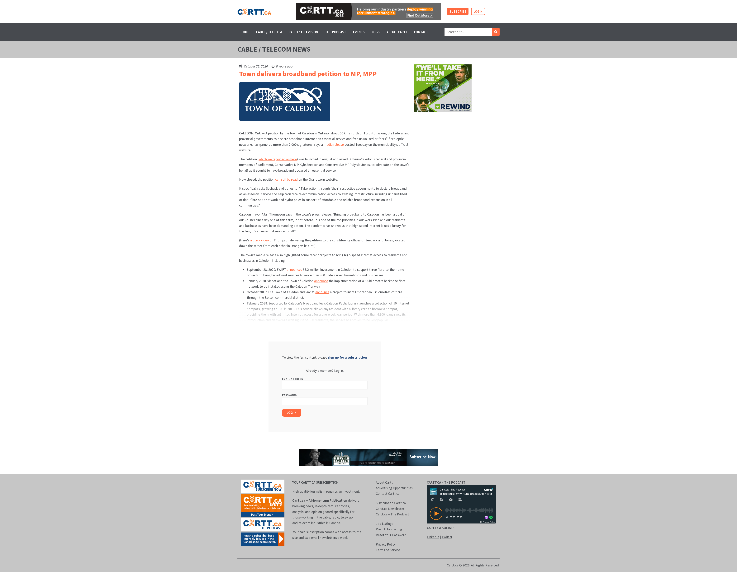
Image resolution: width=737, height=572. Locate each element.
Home (244, 32)
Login (478, 11)
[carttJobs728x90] (368, 12)
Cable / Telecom (269, 32)
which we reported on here (278, 159)
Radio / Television (303, 32)
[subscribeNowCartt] (262, 486)
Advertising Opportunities (394, 488)
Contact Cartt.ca (388, 493)
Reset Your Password (391, 535)
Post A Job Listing (389, 529)
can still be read (286, 179)
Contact (421, 32)
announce (321, 281)
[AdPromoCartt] (262, 539)
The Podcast (335, 32)
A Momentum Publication (328, 500)
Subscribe (457, 11)
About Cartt (397, 32)
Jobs (376, 32)
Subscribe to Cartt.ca (391, 503)
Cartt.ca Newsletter (390, 508)
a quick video (259, 240)
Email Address (292, 379)
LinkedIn (433, 537)
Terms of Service (388, 550)
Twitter (447, 537)
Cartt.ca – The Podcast (392, 514)
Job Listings (384, 523)
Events (359, 32)
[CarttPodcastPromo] (262, 524)
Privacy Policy (386, 544)
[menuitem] (244, 32)
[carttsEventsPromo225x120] (262, 505)
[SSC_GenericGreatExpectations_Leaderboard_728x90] (368, 457)
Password (289, 395)
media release (334, 144)
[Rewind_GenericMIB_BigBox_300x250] (443, 88)
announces (294, 269)
